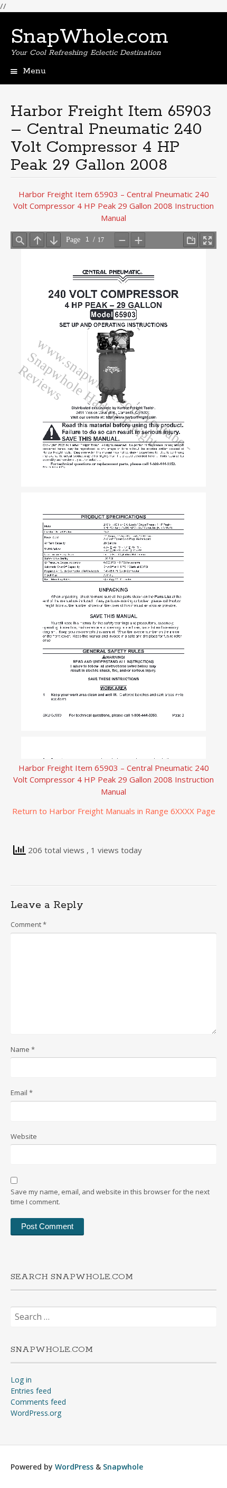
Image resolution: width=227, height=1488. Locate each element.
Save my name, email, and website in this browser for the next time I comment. (110, 1197)
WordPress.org (36, 1413)
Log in (21, 1380)
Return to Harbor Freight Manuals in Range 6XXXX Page (113, 811)
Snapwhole (123, 1467)
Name (23, 1049)
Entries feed (31, 1391)
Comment (28, 924)
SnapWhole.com (89, 37)
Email (22, 1092)
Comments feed (38, 1402)
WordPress (74, 1467)
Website (24, 1136)
